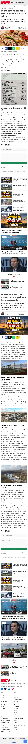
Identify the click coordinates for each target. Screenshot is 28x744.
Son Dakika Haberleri (19, 726)
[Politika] (14, 242)
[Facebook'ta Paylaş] (6, 48)
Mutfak (16, 708)
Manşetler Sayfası (5, 720)
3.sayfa (2, 695)
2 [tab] (14, 276)
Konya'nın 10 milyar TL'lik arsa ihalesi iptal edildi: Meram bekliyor (19, 194)
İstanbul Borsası (5, 722)
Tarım (15, 705)
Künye (15, 717)
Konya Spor (15, 6)
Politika (3, 706)
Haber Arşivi (17, 722)
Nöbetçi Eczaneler (5, 731)
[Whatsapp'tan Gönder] (13, 48)
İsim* (2, 147)
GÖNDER (14, 163)
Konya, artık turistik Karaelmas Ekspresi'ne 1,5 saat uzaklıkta (19, 202)
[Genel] (14, 628)
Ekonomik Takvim (5, 729)
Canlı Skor (16, 729)
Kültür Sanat (4, 705)
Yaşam (2, 697)
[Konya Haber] (14, 221)
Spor (2, 699)
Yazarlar (16, 695)
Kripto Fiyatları (4, 727)
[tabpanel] (14, 267)
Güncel (2, 6)
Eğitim (15, 694)
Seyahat (16, 701)
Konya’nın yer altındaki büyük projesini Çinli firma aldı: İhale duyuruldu (20, 179)
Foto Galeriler (4, 718)
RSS (5, 738)
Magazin (16, 697)
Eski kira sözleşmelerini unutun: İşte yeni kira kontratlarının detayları (18, 209)
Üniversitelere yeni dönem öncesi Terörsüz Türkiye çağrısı (14, 273)
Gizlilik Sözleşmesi (18, 718)
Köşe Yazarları (4, 717)
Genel (15, 710)
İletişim (16, 720)
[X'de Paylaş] (10, 48)
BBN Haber (4, 8)
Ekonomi (3, 708)
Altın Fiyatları (4, 726)
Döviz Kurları (4, 724)
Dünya (15, 692)
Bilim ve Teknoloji (18, 699)
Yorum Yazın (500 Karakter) (7, 152)
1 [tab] (13, 276)
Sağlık (15, 703)
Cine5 (15, 727)
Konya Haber (8, 6)
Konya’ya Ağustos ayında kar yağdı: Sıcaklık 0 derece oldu (19, 186)
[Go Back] (25, 741)
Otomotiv (16, 706)
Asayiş (20, 6)
